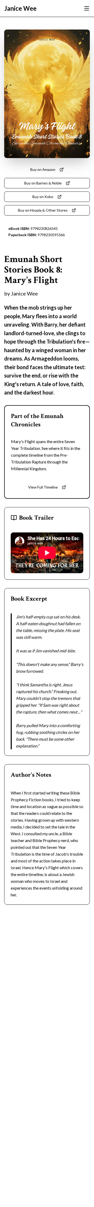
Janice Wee (20, 8)
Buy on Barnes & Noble (43, 183)
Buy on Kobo (42, 196)
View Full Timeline (43, 487)
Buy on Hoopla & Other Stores (43, 210)
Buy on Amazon (42, 169)
